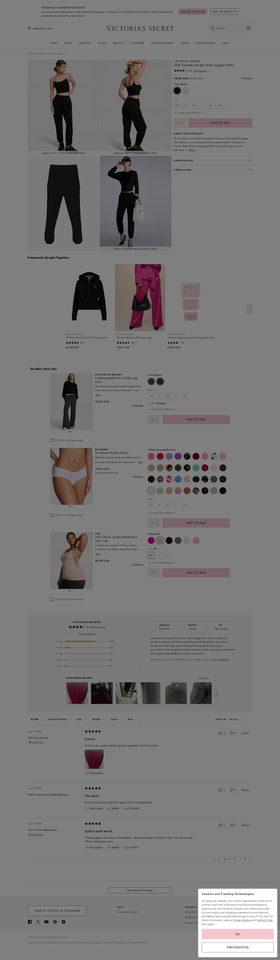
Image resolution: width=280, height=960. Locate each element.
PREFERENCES (238, 947)
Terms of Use (265, 920)
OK (237, 934)
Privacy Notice (242, 920)
